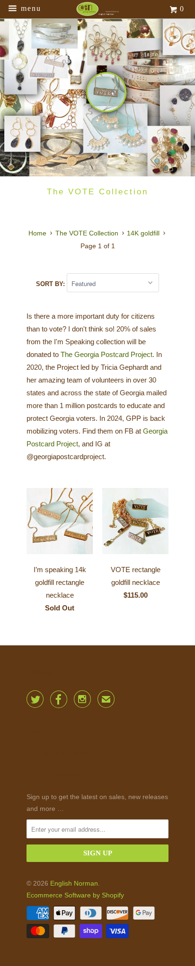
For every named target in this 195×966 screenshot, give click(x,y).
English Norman (74, 883)
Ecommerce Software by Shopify (75, 895)
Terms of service (58, 753)
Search (40, 731)
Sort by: (51, 283)
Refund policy (53, 775)
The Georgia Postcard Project (106, 354)
